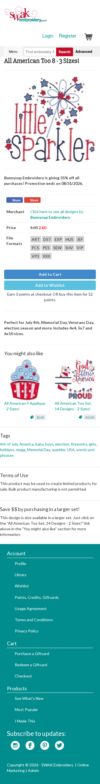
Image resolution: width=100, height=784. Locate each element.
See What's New (29, 698)
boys (49, 444)
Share (16, 200)
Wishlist (22, 585)
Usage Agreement (31, 608)
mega (20, 449)
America (26, 444)
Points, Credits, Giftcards (37, 597)
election (62, 444)
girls (92, 444)
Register (67, 35)
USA (71, 449)
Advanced (83, 51)
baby (39, 444)
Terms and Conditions (34, 619)
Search (65, 51)
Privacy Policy (26, 630)
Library (20, 574)
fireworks (79, 444)
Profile (20, 563)
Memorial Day (38, 449)
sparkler (58, 449)
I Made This (25, 721)
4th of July (9, 444)
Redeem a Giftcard (31, 664)
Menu (13, 51)
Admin (33, 770)
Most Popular (26, 709)
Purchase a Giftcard (32, 653)
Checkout (23, 676)
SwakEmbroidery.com (46, 17)
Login (47, 35)
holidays (7, 449)
